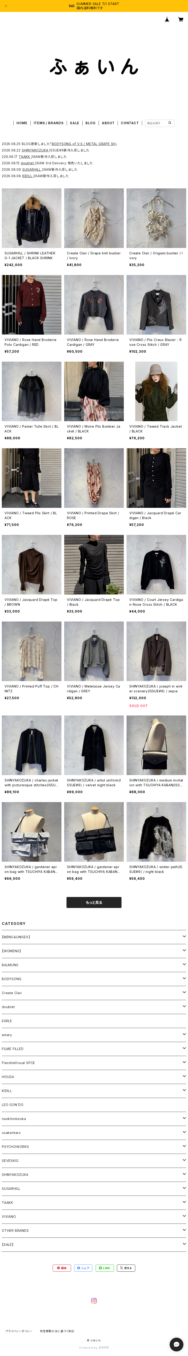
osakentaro (11, 1133)
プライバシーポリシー (19, 1331)
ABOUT (108, 123)
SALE (74, 123)
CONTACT (130, 123)
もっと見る (94, 902)
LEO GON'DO (13, 1105)
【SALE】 (8, 1244)
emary (7, 1035)
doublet (28, 163)
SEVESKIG (10, 1161)
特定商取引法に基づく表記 (57, 1331)
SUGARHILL (32, 169)
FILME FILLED (13, 1049)
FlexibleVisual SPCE (18, 1063)
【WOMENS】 (11, 951)
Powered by (89, 1347)
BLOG (90, 123)
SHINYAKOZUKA (35, 150)
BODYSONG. (12, 979)
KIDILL (27, 176)
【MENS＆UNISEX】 (16, 937)
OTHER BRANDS (15, 1230)
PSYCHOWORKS (15, 1147)
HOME (22, 123)
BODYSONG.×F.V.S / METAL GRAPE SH (84, 144)
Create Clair (12, 993)
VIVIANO (9, 1216)
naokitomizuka (14, 1119)
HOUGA (8, 1077)
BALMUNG (10, 965)
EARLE (7, 1021)
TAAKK (25, 157)
